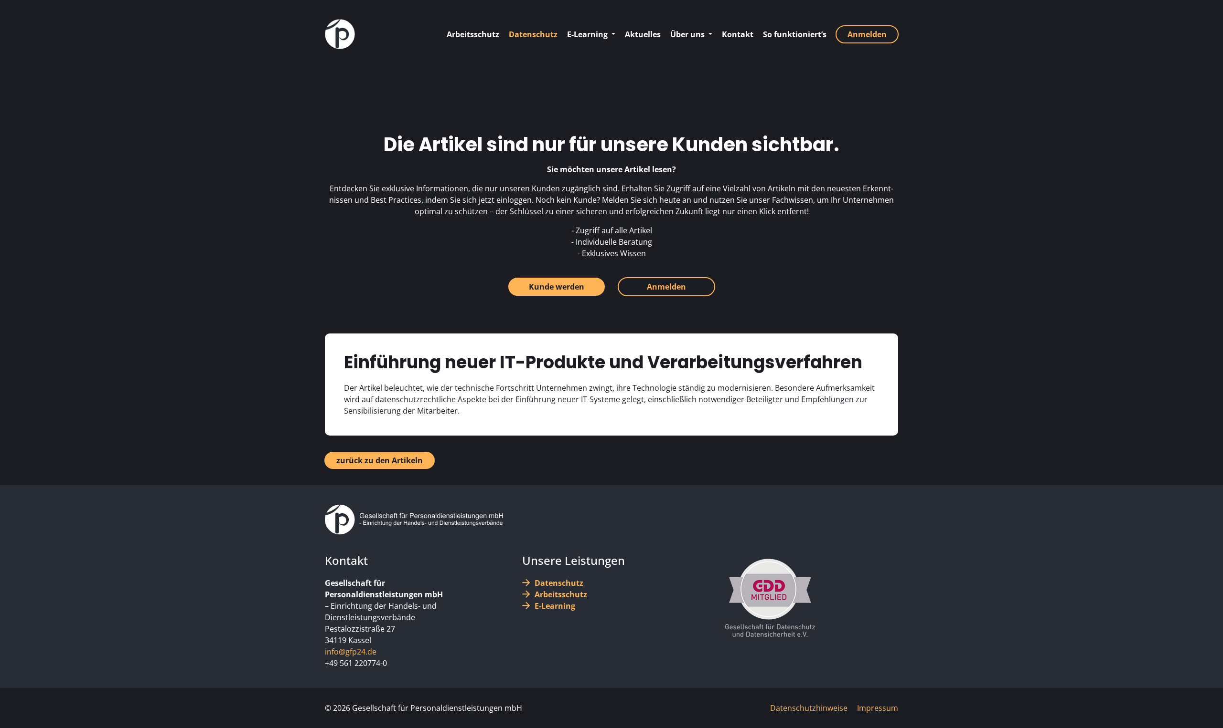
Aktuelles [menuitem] (643, 34)
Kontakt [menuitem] (737, 34)
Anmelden (666, 286)
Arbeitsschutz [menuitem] (473, 34)
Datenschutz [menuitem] (533, 34)
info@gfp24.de (350, 651)
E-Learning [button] (588, 34)
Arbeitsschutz (561, 594)
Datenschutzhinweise (809, 708)
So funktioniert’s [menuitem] (794, 34)
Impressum (877, 708)
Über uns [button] (688, 34)
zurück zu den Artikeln (379, 460)
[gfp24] (340, 34)
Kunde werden (556, 286)
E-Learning (555, 606)
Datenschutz (559, 583)
